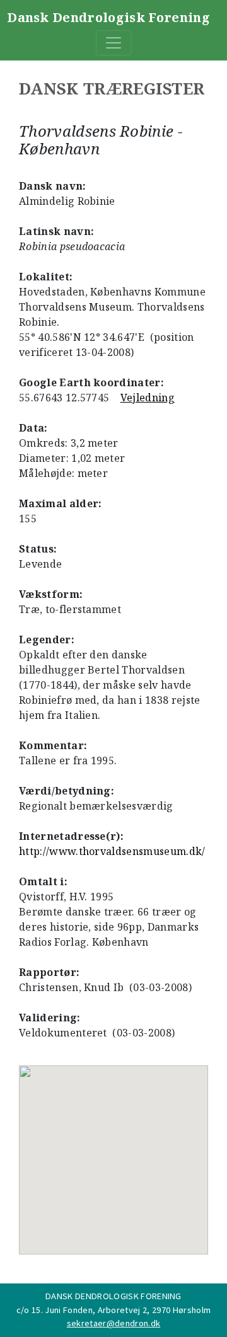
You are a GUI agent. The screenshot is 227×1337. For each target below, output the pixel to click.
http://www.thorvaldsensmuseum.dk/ (112, 851)
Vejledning (147, 398)
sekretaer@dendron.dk (113, 1323)
